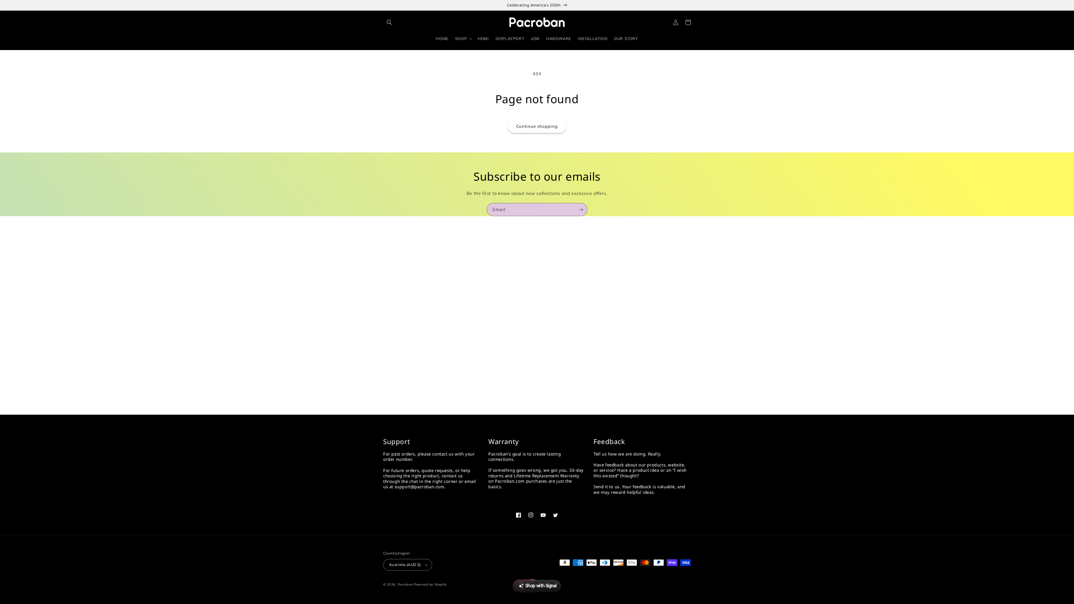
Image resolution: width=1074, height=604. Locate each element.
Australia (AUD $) (405, 564)
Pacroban (405, 584)
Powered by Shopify (430, 584)
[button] (389, 22)
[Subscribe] (581, 209)
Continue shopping (537, 126)
